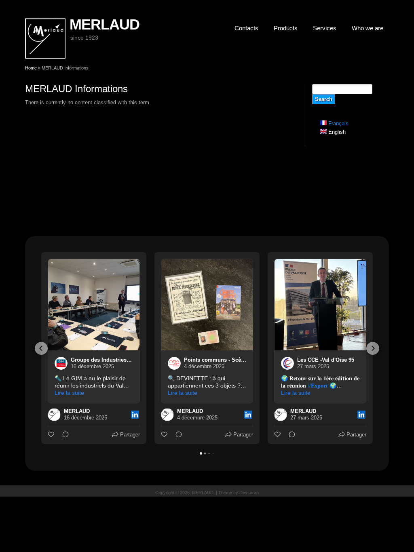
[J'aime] (52, 434)
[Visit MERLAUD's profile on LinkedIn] (54, 414)
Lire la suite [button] (69, 393)
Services (324, 28)
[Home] (45, 57)
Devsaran (249, 492)
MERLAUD (104, 25)
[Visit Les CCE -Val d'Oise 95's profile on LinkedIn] (287, 363)
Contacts (246, 28)
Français (338, 123)
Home (31, 67)
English (336, 132)
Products (286, 28)
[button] (41, 348)
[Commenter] (63, 434)
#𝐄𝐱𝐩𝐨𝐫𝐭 (318, 385)
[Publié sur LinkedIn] (135, 414)
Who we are (367, 28)
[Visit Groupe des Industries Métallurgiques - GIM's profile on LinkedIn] (61, 363)
